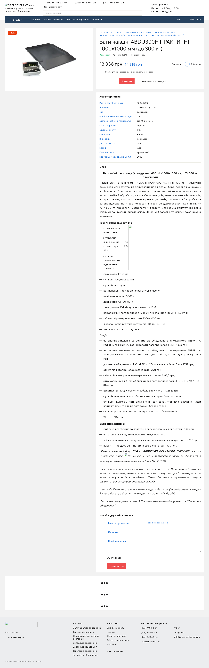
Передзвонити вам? (53, 7)
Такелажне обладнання (85, 651)
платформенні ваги (183, 489)
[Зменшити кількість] (101, 81)
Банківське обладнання (85, 646)
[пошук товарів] (139, 13)
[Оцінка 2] (132, 558)
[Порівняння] (193, 8)
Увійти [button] (108, 72)
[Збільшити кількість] (112, 81)
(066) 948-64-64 (85, 2)
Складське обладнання (85, 643)
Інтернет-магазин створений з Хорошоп (23, 661)
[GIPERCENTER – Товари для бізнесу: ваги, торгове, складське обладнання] (21, 624)
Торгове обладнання (83, 632)
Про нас (35, 19)
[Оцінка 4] (142, 558)
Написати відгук (138, 55)
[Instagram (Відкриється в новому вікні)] (110, 19)
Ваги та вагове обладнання (87, 628)
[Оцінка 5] (147, 558)
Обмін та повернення (77, 19)
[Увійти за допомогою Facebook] (172, 523)
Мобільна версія (16, 637)
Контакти (97, 19)
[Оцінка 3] (137, 558)
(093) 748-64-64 (57, 2)
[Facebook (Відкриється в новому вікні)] (106, 19)
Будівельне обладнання (85, 655)
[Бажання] (201, 8)
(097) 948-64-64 (113, 2)
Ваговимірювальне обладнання (161, 501)
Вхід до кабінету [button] (115, 628)
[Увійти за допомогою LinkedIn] (182, 523)
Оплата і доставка (53, 19)
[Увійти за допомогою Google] (177, 523)
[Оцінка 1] (126, 558)
